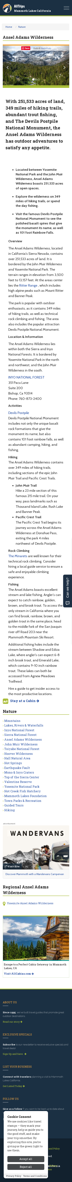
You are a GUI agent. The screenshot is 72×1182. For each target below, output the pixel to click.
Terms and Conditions (35, 1175)
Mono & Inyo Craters (19, 772)
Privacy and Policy (50, 1148)
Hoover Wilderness (18, 754)
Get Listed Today (13, 1086)
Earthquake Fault (17, 768)
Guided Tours (13, 805)
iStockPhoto (46, 48)
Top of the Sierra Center (21, 777)
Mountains (12, 721)
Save (27, 48)
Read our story (11, 1021)
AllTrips (19, 6)
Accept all (25, 1159)
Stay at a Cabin (23, 701)
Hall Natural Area (17, 758)
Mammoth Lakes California (32, 11)
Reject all (26, 1167)
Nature (22, 26)
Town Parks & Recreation (22, 801)
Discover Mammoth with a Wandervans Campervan (35, 874)
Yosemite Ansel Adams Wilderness (30, 903)
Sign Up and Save (13, 1054)
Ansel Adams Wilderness (23, 739)
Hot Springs (13, 763)
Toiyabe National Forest (21, 749)
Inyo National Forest (19, 730)
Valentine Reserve (18, 782)
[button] (8, 65)
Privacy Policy (13, 1175)
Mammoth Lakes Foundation (25, 796)
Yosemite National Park (22, 786)
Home (9, 26)
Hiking (9, 810)
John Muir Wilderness (20, 744)
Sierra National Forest (20, 735)
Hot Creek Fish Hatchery (22, 791)
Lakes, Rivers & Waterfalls (23, 725)
